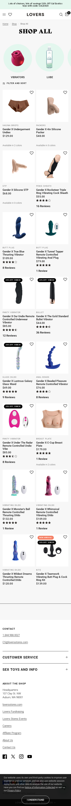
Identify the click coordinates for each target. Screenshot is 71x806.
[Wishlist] (10, 14)
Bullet (40, 312)
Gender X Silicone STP (15, 189)
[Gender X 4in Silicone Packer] (52, 106)
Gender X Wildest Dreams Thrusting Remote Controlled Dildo (17, 577)
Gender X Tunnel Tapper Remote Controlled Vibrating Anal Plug (49, 254)
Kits (38, 570)
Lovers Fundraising (13, 711)
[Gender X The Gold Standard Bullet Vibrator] (52, 293)
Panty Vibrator (12, 312)
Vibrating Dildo (12, 505)
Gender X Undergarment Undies (16, 131)
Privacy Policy (14, 790)
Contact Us (9, 747)
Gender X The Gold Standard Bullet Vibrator (52, 318)
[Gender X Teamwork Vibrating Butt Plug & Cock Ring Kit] (52, 550)
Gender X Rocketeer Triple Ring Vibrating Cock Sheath (52, 191)
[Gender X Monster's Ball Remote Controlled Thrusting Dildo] (19, 486)
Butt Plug (8, 248)
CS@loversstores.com (15, 642)
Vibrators (18, 77)
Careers (7, 725)
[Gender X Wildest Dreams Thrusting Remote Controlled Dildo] (19, 550)
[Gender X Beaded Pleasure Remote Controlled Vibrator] (52, 358)
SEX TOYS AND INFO (20, 669)
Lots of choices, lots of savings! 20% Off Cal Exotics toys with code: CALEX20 (35, 4)
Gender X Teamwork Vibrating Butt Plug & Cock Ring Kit (51, 577)
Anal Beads (42, 377)
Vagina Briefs (11, 125)
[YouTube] (31, 756)
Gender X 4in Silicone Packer (48, 131)
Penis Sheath (44, 186)
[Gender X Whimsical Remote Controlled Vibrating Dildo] (52, 486)
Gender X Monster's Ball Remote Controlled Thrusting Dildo (16, 512)
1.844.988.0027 (11, 635)
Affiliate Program (12, 733)
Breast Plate (44, 439)
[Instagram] (23, 756)
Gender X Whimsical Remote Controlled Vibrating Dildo (47, 512)
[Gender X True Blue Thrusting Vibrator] (19, 228)
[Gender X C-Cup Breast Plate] (52, 419)
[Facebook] (6, 756)
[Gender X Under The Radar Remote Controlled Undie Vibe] (19, 419)
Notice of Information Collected (40, 787)
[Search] (61, 14)
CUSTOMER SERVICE (20, 657)
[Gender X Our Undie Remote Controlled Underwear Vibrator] (19, 293)
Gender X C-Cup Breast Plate (49, 444)
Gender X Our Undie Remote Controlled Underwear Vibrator (18, 319)
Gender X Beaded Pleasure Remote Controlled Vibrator (52, 382)
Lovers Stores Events (15, 718)
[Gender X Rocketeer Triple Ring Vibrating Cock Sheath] (52, 166)
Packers (41, 125)
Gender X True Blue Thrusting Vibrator (13, 253)
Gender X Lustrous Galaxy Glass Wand (17, 382)
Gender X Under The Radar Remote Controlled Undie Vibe (18, 445)
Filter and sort (17, 83)
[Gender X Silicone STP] (19, 166)
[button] (31, 93)
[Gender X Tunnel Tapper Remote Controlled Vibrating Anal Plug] (52, 228)
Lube (50, 77)
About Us (8, 740)
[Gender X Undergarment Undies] (19, 106)
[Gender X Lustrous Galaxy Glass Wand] (19, 358)
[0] (66, 14)
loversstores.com (12, 704)
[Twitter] (14, 756)
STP (5, 186)
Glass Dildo (9, 377)
